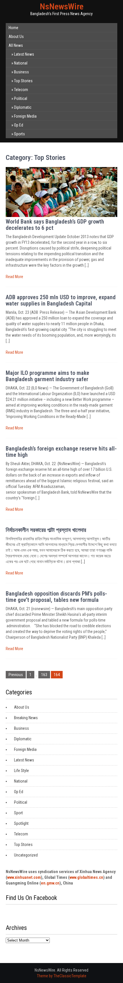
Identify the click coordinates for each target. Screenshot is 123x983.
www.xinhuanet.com (24, 877)
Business (21, 72)
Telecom (21, 89)
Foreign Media (25, 116)
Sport (18, 813)
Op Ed (18, 125)
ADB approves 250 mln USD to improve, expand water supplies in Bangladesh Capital (61, 300)
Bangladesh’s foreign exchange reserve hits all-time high (61, 451)
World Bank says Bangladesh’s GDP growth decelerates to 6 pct (55, 224)
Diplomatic (22, 107)
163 (44, 674)
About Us (16, 36)
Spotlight (21, 823)
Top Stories (23, 81)
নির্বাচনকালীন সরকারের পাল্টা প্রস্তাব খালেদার (46, 529)
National (20, 63)
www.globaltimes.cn (86, 877)
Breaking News (26, 717)
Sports (19, 134)
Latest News (24, 54)
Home (13, 27)
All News (16, 45)
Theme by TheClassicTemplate (61, 976)
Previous (16, 674)
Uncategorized (26, 855)
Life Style (21, 770)
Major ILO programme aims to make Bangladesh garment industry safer (47, 376)
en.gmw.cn (50, 883)
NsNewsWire (62, 6)
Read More (14, 276)
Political (20, 98)
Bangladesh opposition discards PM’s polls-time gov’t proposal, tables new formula (56, 596)
